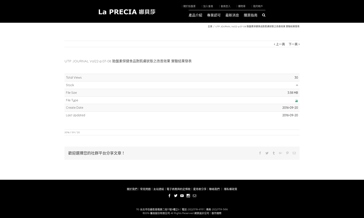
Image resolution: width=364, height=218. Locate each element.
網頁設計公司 (201, 213)
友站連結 (158, 189)
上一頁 (280, 44)
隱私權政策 (230, 189)
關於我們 (132, 189)
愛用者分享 (199, 189)
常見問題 (145, 189)
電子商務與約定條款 (179, 189)
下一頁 (293, 44)
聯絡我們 (214, 189)
